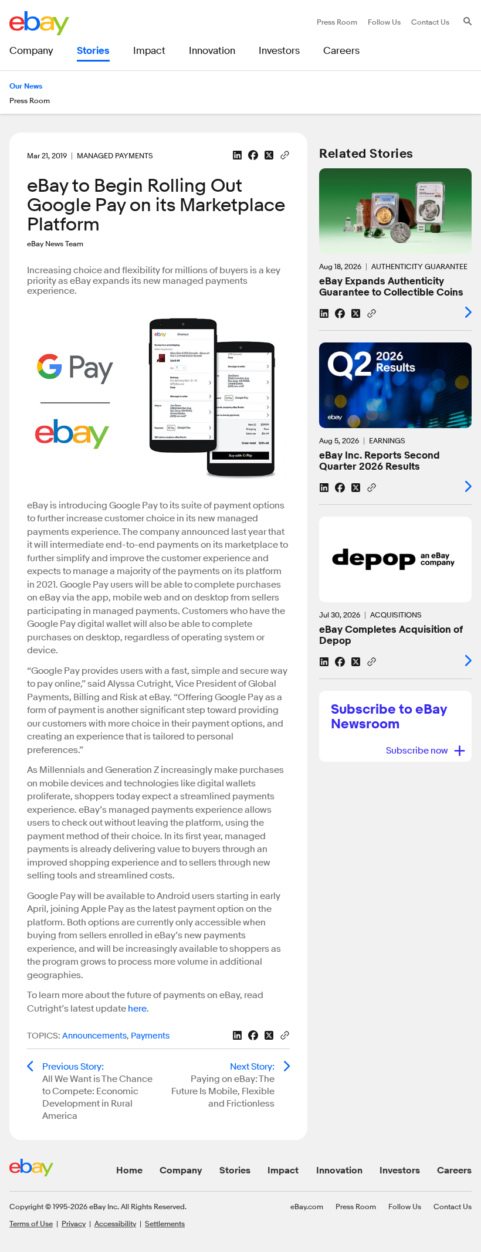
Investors (400, 1170)
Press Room (356, 1206)
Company (181, 1170)
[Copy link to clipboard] (285, 154)
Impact (283, 1170)
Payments (150, 1035)
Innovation (339, 1170)
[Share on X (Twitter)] (269, 155)
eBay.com (306, 1206)
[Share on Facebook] (253, 155)
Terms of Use (31, 1223)
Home (129, 1170)
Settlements (165, 1223)
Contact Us (452, 1206)
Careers (454, 1170)
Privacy (74, 1223)
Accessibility (115, 1223)
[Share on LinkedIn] (237, 155)
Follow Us (404, 1206)
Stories (234, 1170)
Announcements (94, 1035)
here (137, 1009)
